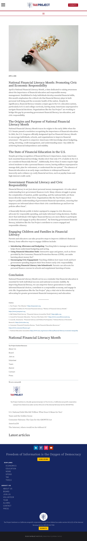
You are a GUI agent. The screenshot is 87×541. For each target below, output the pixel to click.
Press (11, 375)
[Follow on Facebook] (41, 448)
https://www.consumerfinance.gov (19, 328)
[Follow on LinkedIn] (36, 448)
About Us (12, 349)
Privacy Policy (47, 536)
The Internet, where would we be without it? (27, 427)
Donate (73, 5)
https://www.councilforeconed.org (59, 317)
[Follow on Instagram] (46, 448)
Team (11, 364)
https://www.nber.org (22, 322)
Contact (12, 371)
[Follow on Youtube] (51, 448)
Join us (11, 356)
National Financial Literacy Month (35, 338)
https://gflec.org (56, 314)
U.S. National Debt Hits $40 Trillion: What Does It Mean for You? (35, 412)
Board (11, 352)
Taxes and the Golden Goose (20, 416)
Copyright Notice (57, 536)
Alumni (11, 368)
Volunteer (12, 360)
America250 (14, 423)
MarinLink (49, 402)
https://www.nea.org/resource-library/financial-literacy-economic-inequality (54, 331)
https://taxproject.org (34, 306)
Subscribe (43, 459)
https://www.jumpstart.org (17, 311)
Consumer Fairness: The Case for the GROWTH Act (30, 420)
